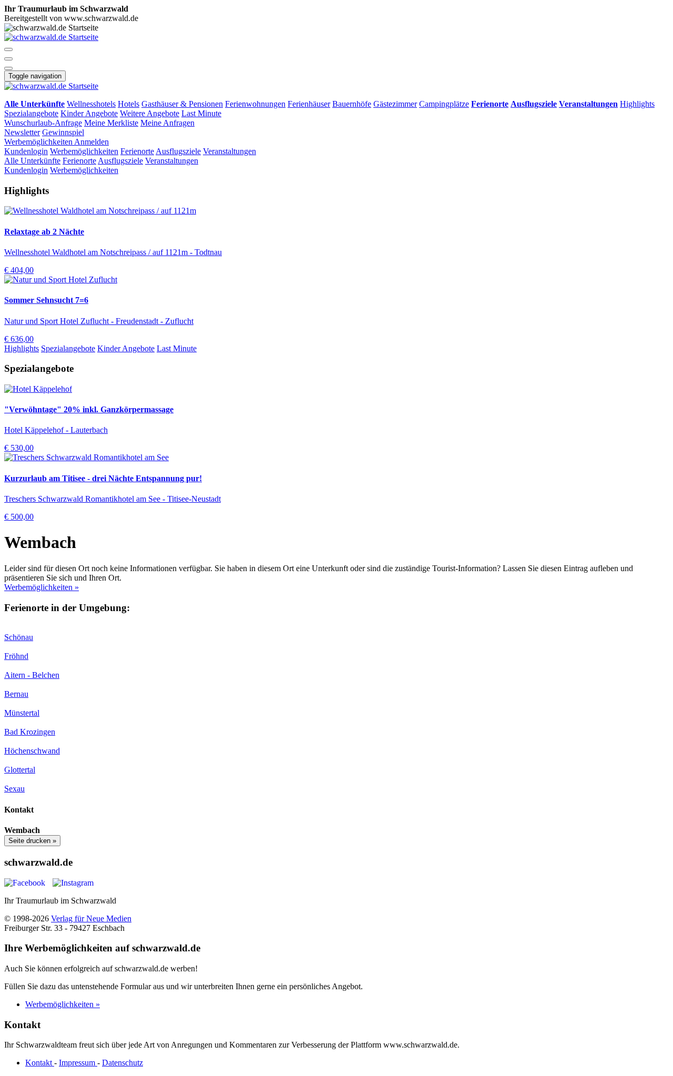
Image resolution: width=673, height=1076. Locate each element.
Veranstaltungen (229, 151)
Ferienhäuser (309, 103)
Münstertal (21, 712)
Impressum (78, 1062)
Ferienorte (137, 151)
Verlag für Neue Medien (91, 918)
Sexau (14, 788)
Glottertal (19, 769)
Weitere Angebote (149, 113)
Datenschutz (122, 1062)
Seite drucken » (32, 841)
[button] (8, 49)
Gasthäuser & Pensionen (182, 103)
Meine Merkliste (111, 122)
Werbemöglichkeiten (39, 141)
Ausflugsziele (178, 151)
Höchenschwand (32, 750)
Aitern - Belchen (31, 675)
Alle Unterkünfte (32, 160)
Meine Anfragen (167, 122)
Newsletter (22, 132)
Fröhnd (16, 656)
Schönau (18, 637)
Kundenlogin (26, 151)
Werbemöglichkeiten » (41, 587)
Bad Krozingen (29, 731)
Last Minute (201, 113)
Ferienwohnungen (255, 103)
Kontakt (39, 1062)
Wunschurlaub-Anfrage (43, 122)
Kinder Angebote (89, 113)
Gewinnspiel (63, 132)
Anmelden (91, 141)
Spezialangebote (31, 113)
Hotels (128, 103)
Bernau (16, 693)
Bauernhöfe (351, 103)
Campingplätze (444, 103)
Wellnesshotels (91, 103)
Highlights (637, 103)
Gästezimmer (395, 103)
